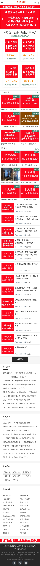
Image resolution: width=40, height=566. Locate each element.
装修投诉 (6, 509)
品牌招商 (7, 476)
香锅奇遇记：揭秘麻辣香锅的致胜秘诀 (16, 446)
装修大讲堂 (24, 502)
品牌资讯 (16, 472)
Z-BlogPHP (17, 559)
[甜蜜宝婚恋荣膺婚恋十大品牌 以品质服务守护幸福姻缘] (29, 101)
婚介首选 (23, 533)
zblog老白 (31, 559)
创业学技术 (24, 523)
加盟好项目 (24, 512)
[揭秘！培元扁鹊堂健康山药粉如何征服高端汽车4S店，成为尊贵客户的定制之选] (29, 136)
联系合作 (34, 546)
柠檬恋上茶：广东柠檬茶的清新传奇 (15, 457)
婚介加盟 (6, 512)
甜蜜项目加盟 (25, 516)
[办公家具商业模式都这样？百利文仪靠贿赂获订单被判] (29, 191)
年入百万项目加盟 (9, 516)
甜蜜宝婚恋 (7, 495)
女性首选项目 (25, 526)
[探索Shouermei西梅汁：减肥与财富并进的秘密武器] (10, 136)
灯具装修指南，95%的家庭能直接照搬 (16, 400)
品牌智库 (7, 472)
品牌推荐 (5, 92)
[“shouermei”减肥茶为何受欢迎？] (10, 118)
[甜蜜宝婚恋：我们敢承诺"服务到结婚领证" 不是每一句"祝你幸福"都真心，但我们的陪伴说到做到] (10, 101)
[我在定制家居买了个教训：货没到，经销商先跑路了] (29, 174)
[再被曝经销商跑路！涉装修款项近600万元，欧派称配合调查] (10, 174)
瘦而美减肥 (24, 506)
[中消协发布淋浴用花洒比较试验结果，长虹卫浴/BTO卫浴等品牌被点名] (10, 191)
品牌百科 (26, 472)
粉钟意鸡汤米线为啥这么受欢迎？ (15, 388)
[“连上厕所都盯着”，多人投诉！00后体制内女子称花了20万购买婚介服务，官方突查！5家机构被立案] (29, 157)
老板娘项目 (7, 529)
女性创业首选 (7, 523)
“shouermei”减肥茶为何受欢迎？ (14, 377)
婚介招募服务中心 (9, 506)
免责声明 (13, 546)
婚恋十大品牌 (25, 499)
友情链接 (16, 549)
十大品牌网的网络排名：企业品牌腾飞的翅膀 (19, 403)
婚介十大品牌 (7, 502)
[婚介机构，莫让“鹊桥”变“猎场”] (10, 157)
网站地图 (27, 546)
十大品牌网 (7, 499)
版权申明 (20, 546)
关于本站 (6, 546)
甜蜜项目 (6, 533)
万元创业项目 (25, 519)
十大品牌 (26, 476)
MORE (37, 92)
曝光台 (4, 148)
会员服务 (23, 549)
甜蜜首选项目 (25, 529)
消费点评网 (24, 495)
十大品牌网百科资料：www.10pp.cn (16, 430)
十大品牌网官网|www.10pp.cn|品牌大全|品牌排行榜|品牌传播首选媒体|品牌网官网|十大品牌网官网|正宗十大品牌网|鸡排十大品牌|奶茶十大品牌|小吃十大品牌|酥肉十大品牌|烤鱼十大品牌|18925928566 (20, 2)
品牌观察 (16, 476)
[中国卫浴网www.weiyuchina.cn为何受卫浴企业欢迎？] (29, 118)
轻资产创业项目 (8, 519)
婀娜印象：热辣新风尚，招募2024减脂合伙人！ (20, 449)
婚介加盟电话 (25, 509)
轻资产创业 (7, 526)
